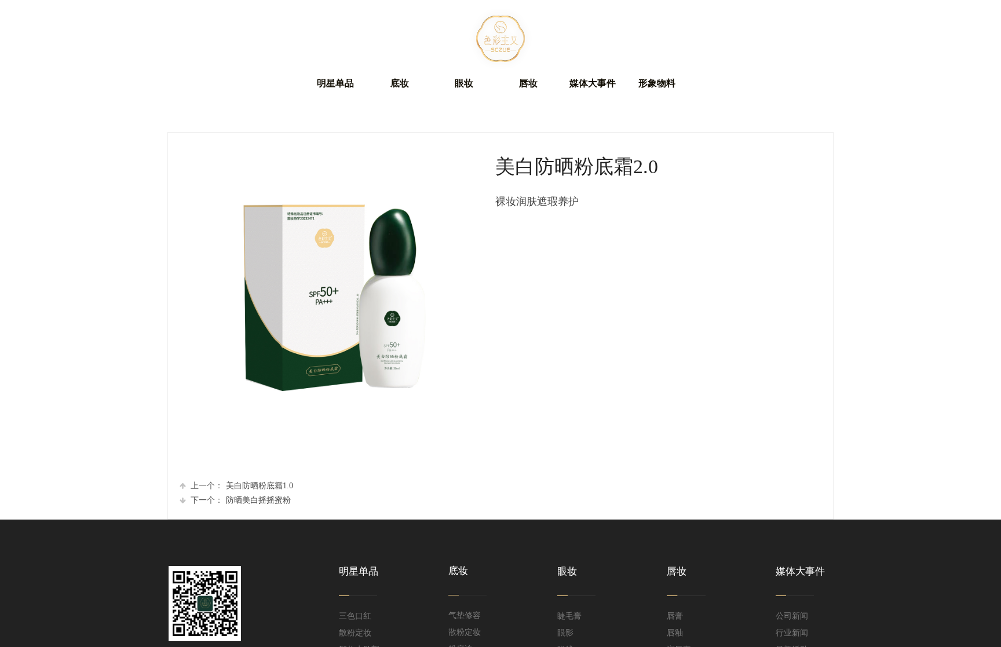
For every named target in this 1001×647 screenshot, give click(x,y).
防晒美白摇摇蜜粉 (241, 500)
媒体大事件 (592, 83)
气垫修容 (464, 615)
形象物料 (656, 83)
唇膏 (675, 616)
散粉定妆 (355, 632)
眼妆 (464, 83)
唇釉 (675, 632)
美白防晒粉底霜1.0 (242, 485)
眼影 (565, 632)
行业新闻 (792, 632)
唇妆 (528, 83)
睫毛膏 (569, 616)
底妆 (399, 83)
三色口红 (355, 616)
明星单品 (335, 83)
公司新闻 (792, 616)
